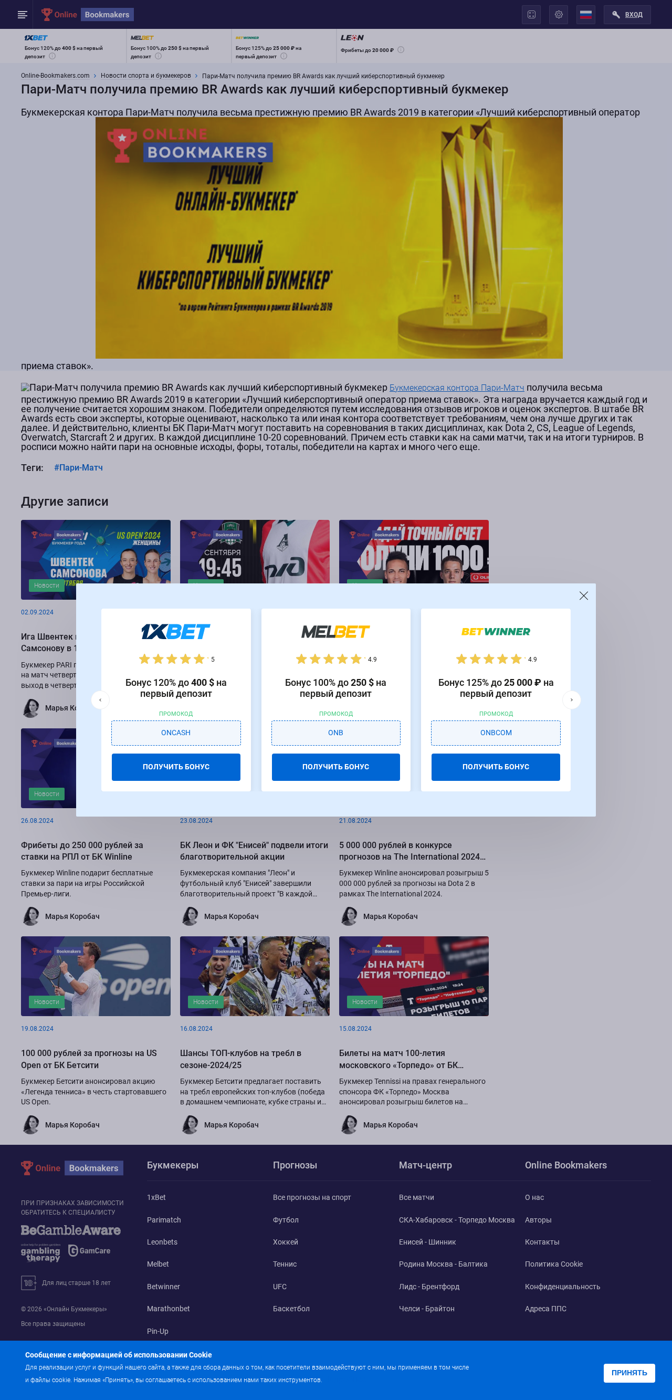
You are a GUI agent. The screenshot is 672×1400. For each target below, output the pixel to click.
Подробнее (345, 1379)
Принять (629, 1372)
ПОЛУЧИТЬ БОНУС (176, 766)
